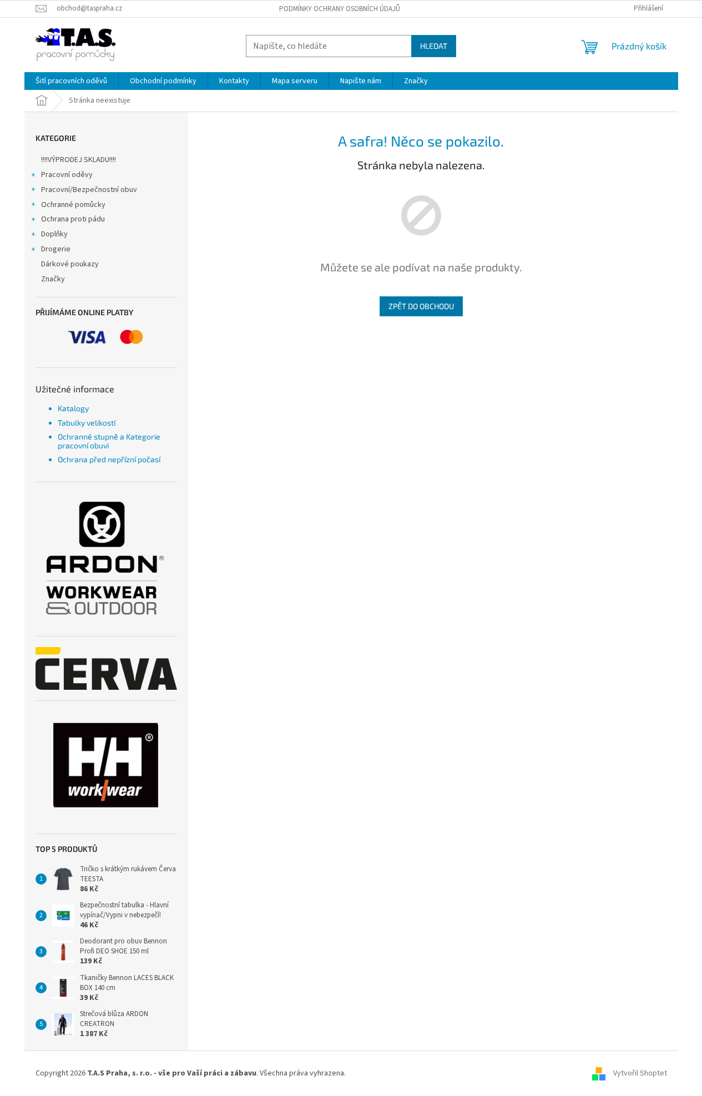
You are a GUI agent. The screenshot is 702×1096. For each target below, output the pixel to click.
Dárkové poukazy (70, 264)
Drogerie (55, 249)
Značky (53, 279)
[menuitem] (71, 81)
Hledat (433, 45)
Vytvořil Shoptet (640, 1073)
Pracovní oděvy (67, 174)
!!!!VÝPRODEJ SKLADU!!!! (78, 159)
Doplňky (54, 234)
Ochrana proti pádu (73, 219)
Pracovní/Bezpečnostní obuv (89, 189)
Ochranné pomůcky (73, 204)
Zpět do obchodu (421, 306)
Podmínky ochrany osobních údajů (339, 9)
